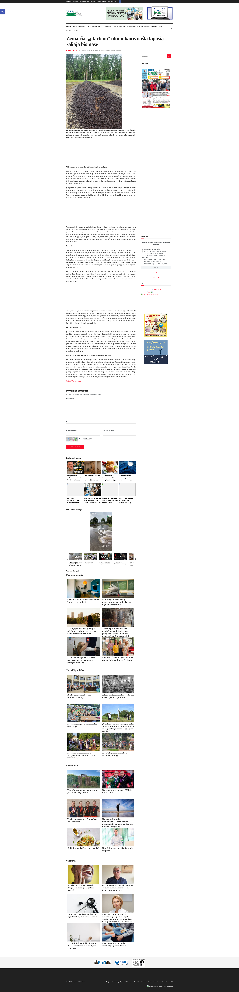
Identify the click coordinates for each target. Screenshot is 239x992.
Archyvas (156, 277)
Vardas (68, 422)
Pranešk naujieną (111, 1)
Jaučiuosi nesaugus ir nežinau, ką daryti (155, 264)
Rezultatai (156, 273)
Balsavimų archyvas (101, 1)
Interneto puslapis (108, 430)
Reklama (92, 1)
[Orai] (150, 292)
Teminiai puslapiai (119, 26)
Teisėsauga (107, 26)
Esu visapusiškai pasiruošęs (151, 249)
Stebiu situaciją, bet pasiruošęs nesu (154, 259)
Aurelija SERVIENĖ (71, 50)
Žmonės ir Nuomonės (150, 26)
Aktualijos (81, 26)
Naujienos (109, 982)
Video (160, 26)
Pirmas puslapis (105, 50)
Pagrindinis (69, 1)
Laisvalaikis (131, 26)
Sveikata (140, 26)
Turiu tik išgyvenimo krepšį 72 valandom (155, 251)
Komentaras (70, 398)
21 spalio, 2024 (86, 50)
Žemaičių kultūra (75, 670)
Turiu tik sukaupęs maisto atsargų (153, 253)
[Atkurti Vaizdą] (80, 438)
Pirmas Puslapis (71, 26)
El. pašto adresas (71, 430)
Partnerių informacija (95, 26)
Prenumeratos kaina (84, 1)
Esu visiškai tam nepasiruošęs (152, 261)
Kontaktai (75, 1)
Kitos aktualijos (95, 50)
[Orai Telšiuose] (157, 289)
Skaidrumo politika (72, 31)
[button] (2, 11)
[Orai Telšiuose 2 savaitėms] (149, 294)
